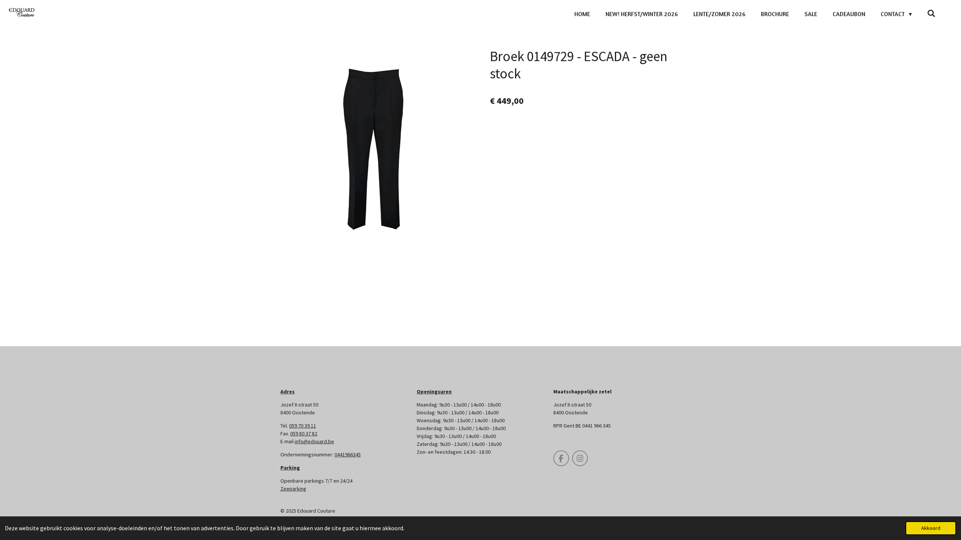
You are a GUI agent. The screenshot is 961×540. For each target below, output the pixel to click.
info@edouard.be (314, 441)
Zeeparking (293, 488)
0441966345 (347, 454)
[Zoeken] (931, 13)
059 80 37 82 (303, 433)
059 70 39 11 (302, 425)
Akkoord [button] (930, 528)
